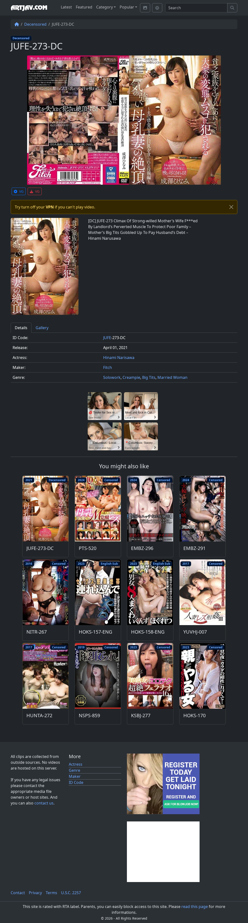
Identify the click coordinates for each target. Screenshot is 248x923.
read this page (194, 906)
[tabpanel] (124, 359)
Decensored (35, 24)
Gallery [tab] (42, 327)
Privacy (35, 892)
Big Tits (148, 377)
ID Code (76, 782)
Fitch (107, 367)
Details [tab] (21, 327)
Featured (84, 7)
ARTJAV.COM (29, 7)
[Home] (17, 24)
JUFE (107, 337)
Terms (51, 892)
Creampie (131, 377)
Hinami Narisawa (118, 357)
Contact (18, 892)
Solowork (112, 377)
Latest (66, 7)
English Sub (109, 564)
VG (21, 191)
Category (104, 7)
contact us (44, 803)
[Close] (231, 207)
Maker (75, 776)
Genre (74, 770)
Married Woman (172, 377)
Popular (127, 7)
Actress (75, 764)
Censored (111, 480)
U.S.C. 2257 (71, 892)
